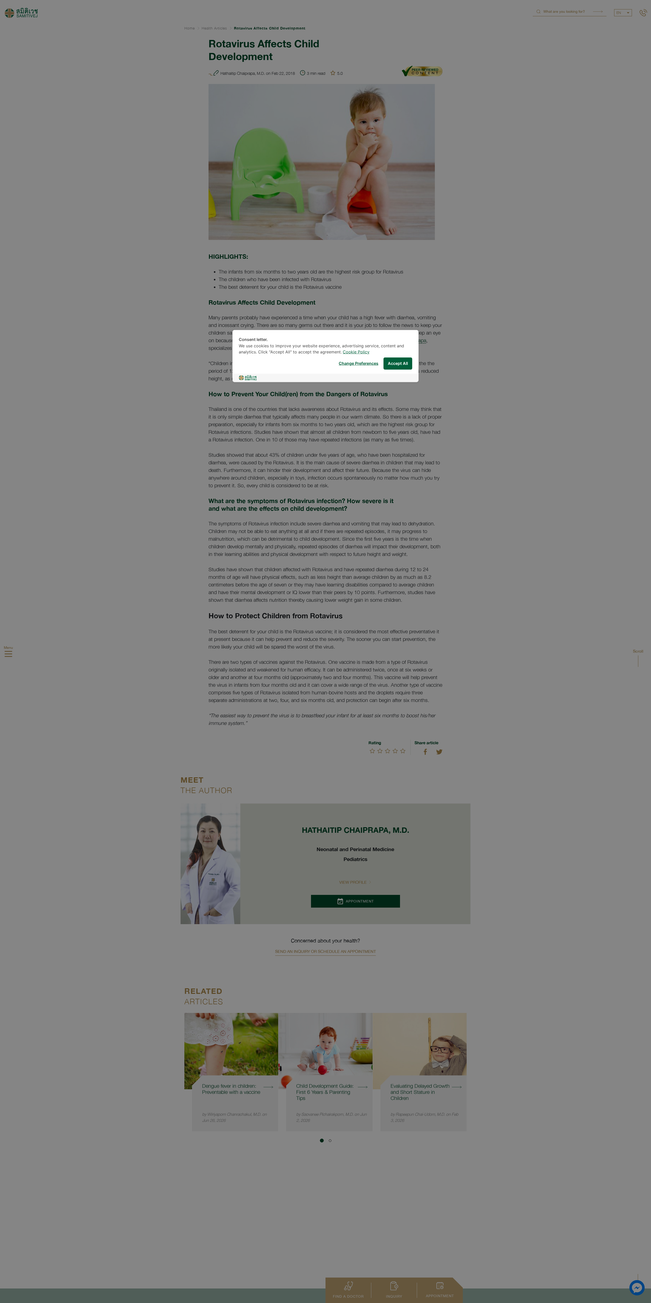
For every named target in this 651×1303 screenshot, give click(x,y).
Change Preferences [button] (358, 363)
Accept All (398, 363)
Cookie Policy (356, 352)
